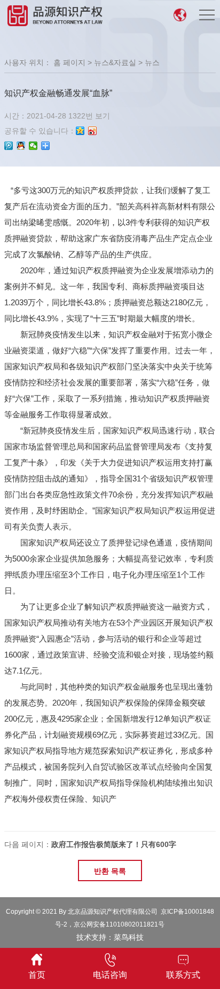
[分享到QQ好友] (21, 145)
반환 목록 (110, 871)
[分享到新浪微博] (92, 130)
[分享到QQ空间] (80, 130)
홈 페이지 (69, 62)
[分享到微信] (33, 145)
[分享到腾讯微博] (8, 145)
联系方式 (183, 974)
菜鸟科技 (129, 937)
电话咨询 (110, 974)
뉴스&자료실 (115, 62)
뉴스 (152, 62)
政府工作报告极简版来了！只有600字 (113, 844)
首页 (36, 974)
